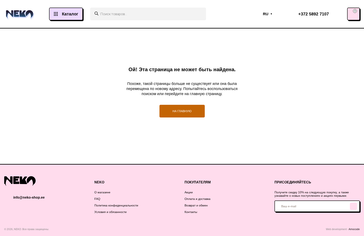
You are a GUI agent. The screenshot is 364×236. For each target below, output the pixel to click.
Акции (189, 192)
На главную (182, 111)
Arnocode (354, 229)
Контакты (191, 212)
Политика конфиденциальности (116, 205)
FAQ (97, 199)
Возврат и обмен (196, 205)
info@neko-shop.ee (29, 197)
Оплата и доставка (197, 199)
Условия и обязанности (110, 212)
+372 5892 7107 (313, 14)
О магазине (102, 192)
